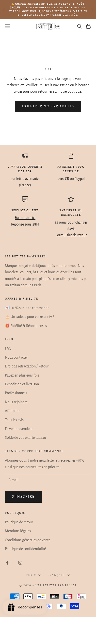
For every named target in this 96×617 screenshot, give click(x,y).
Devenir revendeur (19, 429)
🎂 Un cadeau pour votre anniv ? (29, 317)
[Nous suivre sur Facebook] (7, 562)
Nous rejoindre (16, 402)
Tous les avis (14, 420)
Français (56, 575)
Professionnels (16, 393)
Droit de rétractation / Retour (26, 366)
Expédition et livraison (22, 384)
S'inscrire (23, 496)
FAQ (8, 348)
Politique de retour (19, 522)
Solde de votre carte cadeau (25, 438)
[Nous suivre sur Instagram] (20, 562)
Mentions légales (18, 531)
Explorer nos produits (48, 106)
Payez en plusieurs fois (22, 375)
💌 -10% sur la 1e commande (27, 308)
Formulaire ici (25, 218)
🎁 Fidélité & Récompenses (26, 326)
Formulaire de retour (71, 235)
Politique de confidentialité (25, 549)
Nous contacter (16, 357)
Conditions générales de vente (27, 540)
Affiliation (12, 411)
